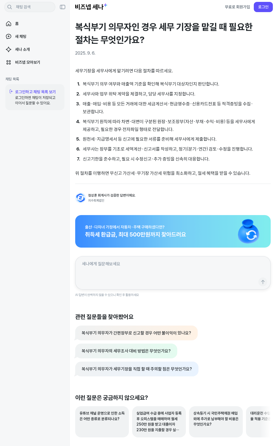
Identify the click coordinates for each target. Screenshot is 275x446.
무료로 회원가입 (237, 7)
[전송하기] (262, 281)
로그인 (263, 7)
